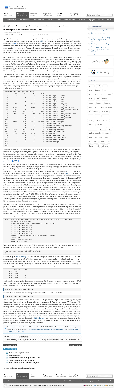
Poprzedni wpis (10, 345)
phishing (103, 129)
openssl (105, 120)
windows (105, 146)
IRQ (13, 43)
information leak (106, 107)
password (100, 124)
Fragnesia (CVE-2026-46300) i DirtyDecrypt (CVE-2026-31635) (100, 40)
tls (109, 142)
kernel (91, 116)
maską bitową (21, 257)
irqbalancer (51, 340)
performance (72, 340)
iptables (95, 112)
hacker (98, 103)
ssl (89, 142)
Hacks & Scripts (69, 20)
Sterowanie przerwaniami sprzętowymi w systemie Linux (22, 30)
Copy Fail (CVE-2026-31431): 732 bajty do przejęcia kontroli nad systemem (100, 52)
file (98, 99)
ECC (15, 161)
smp (79, 340)
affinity (14, 340)
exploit (109, 94)
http (96, 107)
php (110, 129)
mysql (91, 120)
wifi (98, 146)
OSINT (91, 124)
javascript (105, 112)
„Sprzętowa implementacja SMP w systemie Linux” (46, 329)
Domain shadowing (15, 355)
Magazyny (91, 20)
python (107, 133)
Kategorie (22, 14)
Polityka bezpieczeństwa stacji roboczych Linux (24, 358)
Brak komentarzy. (26, 35)
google (91, 103)
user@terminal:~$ (11, 26)
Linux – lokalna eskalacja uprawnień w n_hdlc (24, 362)
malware (105, 116)
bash (98, 86)
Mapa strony (61, 375)
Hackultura (81, 20)
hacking (107, 103)
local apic (63, 340)
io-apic (40, 340)
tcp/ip (102, 142)
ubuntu (91, 146)
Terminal (8, 14)
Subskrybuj (73, 14)
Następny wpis (75, 345)
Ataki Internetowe (24, 20)
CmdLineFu (50, 20)
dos (102, 94)
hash (90, 107)
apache (91, 86)
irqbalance (19, 331)
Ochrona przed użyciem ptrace (19, 353)
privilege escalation (95, 133)
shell (90, 137)
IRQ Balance (38, 318)
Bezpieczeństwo (38, 20)
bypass (97, 90)
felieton (91, 99)
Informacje (34, 14)
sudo (95, 142)
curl (105, 90)
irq (45, 340)
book (90, 90)
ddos (90, 94)
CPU (41, 41)
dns (96, 94)
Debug (59, 20)
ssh (106, 137)
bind (105, 86)
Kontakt (59, 14)
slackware (98, 137)
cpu (23, 340)
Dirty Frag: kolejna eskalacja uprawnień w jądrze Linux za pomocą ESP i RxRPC (100, 46)
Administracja (11, 20)
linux (57, 340)
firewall (104, 99)
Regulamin (48, 14)
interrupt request (31, 340)
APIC (66, 173)
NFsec (22, 385)
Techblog (109, 20)
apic (19, 340)
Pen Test (101, 20)
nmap (98, 120)
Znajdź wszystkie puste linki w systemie (22, 360)
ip (89, 112)
